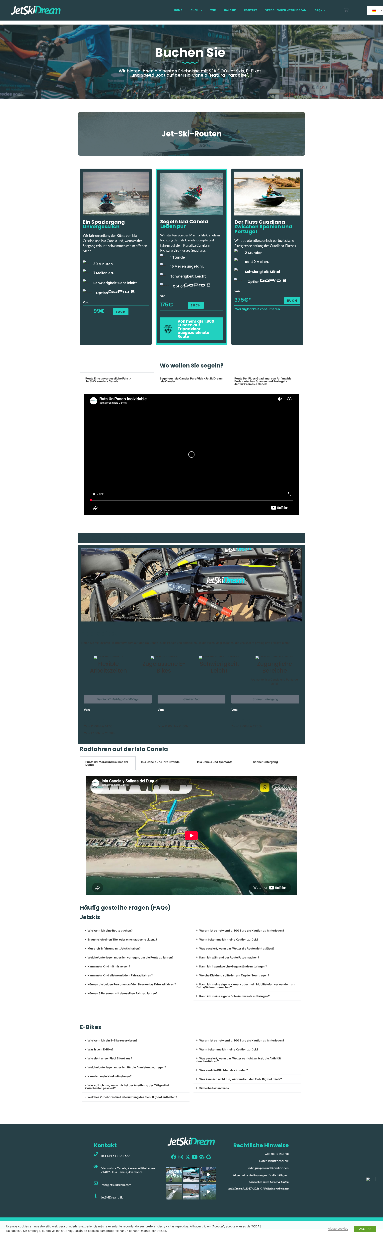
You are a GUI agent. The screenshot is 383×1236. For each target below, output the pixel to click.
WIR (213, 10)
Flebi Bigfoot (99, 634)
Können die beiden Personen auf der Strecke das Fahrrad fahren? (132, 984)
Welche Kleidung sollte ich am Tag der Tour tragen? (234, 975)
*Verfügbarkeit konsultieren (257, 309)
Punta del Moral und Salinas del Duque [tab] (106, 763)
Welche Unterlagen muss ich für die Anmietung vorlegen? (127, 1067)
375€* (242, 299)
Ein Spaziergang (104, 221)
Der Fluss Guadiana (259, 221)
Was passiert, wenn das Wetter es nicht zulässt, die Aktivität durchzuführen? (238, 1060)
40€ (177, 721)
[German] (375, 11)
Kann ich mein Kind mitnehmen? (110, 1076)
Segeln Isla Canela (184, 221)
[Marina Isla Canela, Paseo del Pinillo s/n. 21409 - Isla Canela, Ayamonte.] (96, 1167)
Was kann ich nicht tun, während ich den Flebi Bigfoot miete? (240, 1079)
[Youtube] (194, 1156)
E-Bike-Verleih (102, 624)
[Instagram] (180, 1156)
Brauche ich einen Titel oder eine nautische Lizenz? (122, 939)
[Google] (208, 1156)
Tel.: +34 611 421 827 (115, 1155)
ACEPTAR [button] (365, 1228)
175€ (166, 304)
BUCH (194, 10)
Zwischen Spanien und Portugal (263, 229)
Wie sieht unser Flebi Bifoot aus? (110, 1058)
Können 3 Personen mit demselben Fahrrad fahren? (123, 993)
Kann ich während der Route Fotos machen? (229, 957)
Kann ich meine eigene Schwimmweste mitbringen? (234, 996)
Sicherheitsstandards (214, 1088)
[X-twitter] (187, 1156)
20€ (249, 721)
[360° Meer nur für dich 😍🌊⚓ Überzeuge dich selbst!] (174, 1174)
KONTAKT (250, 10)
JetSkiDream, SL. (112, 1197)
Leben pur (173, 226)
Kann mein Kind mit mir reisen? (109, 966)
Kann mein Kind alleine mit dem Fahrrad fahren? (120, 975)
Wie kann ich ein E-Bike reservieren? (112, 1040)
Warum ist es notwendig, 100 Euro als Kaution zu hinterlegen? (241, 930)
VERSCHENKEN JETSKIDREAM (286, 10)
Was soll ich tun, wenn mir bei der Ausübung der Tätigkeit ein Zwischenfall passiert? (128, 1087)
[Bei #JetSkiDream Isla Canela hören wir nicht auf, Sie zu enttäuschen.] (208, 1191)
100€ (165, 721)
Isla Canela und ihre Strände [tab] (160, 762)
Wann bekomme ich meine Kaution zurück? (228, 939)
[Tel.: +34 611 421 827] (96, 1154)
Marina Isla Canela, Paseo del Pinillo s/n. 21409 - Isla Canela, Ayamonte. (128, 1170)
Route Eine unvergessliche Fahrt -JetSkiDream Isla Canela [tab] (108, 380)
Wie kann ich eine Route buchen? (110, 930)
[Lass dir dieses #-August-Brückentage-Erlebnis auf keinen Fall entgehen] (208, 1174)
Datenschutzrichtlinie (274, 1161)
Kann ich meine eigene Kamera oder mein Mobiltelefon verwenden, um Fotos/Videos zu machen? (245, 986)
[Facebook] (173, 1156)
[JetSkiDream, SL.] (96, 1196)
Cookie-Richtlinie (277, 1153)
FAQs (318, 10)
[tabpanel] (191, 454)
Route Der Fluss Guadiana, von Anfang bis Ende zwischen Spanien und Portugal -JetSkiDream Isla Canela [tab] (262, 381)
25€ (101, 721)
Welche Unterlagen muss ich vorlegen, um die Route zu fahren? (131, 957)
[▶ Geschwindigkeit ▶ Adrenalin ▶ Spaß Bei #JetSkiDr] (174, 1191)
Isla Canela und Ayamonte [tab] (214, 762)
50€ (90, 721)
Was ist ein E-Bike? (101, 1049)
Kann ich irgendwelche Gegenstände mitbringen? (233, 966)
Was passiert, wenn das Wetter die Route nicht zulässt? (237, 948)
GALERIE (230, 10)
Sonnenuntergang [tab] (265, 762)
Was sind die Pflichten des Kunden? (223, 1070)
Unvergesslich (101, 226)
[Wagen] (346, 10)
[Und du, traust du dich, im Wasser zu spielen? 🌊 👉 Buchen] (191, 1174)
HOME (178, 10)
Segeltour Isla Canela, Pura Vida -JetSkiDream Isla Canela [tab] (191, 380)
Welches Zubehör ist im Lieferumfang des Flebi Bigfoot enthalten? (132, 1097)
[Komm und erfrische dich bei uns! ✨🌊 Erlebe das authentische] (191, 1191)
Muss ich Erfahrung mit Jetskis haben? (114, 948)
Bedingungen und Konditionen (268, 1168)
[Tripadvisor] (201, 1156)
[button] (292, 300)
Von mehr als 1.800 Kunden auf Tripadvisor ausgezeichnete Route (196, 329)
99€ (99, 311)
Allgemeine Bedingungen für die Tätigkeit (261, 1175)
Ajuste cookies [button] (338, 1228)
